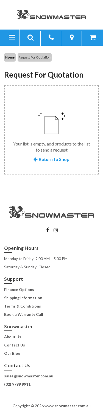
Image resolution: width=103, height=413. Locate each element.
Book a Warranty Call (23, 314)
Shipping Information (23, 297)
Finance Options (19, 289)
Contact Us (14, 345)
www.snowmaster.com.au (67, 405)
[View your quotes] (93, 38)
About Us (12, 336)
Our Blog (12, 353)
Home (10, 57)
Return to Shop (54, 159)
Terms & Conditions (22, 306)
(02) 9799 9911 (17, 384)
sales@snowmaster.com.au (28, 376)
